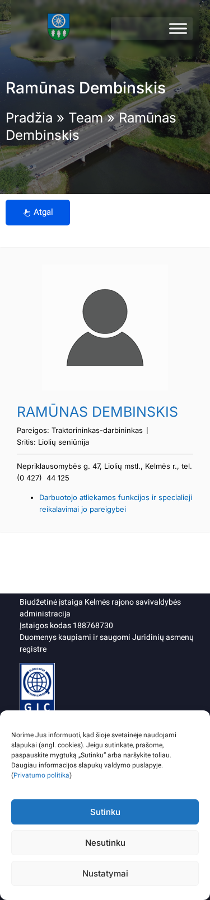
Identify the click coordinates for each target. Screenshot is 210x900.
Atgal (43, 212)
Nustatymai (105, 873)
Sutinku (105, 812)
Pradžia (29, 118)
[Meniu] (178, 28)
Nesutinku (105, 842)
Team (85, 118)
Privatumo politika (41, 775)
